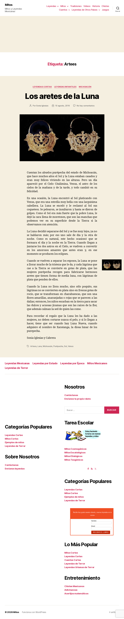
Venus (70, 346)
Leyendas (51, 6)
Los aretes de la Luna (62, 96)
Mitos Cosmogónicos (75, 449)
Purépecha (58, 346)
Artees (33, 346)
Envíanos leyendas (14, 468)
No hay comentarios (85, 105)
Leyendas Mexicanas (17, 363)
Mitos (8, 4)
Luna (40, 346)
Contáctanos (11, 465)
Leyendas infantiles (65, 87)
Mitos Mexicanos (97, 363)
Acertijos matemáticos (76, 593)
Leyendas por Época (72, 363)
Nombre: (94, 521)
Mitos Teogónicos (73, 460)
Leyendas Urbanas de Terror (79, 567)
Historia (96, 6)
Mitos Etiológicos (73, 456)
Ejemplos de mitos (14, 442)
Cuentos (63, 9)
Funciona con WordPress (34, 612)
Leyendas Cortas (42, 87)
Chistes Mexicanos (74, 586)
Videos (86, 6)
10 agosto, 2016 (62, 105)
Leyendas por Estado (45, 363)
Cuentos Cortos (72, 560)
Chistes (105, 6)
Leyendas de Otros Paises (84, 9)
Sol (65, 346)
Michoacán (85, 87)
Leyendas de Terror (16, 367)
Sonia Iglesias (42, 105)
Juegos (105, 9)
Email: (93, 526)
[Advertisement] (62, 34)
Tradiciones (76, 6)
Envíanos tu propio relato (77, 399)
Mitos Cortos (11, 438)
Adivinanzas (70, 590)
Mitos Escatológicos (74, 452)
